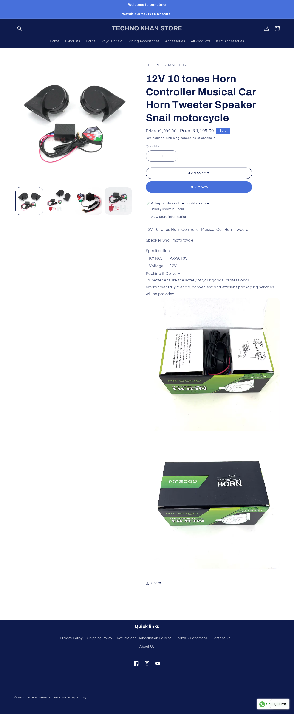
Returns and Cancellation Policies (144, 638)
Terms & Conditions (191, 638)
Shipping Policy (99, 638)
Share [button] (156, 583)
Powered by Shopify (73, 697)
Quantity (152, 146)
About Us (147, 646)
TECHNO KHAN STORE (42, 697)
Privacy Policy (71, 638)
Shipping (173, 138)
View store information (169, 217)
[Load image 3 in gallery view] (88, 201)
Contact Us (221, 638)
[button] (19, 28)
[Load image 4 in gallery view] (118, 201)
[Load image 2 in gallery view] (59, 201)
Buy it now (199, 187)
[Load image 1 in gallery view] (29, 201)
